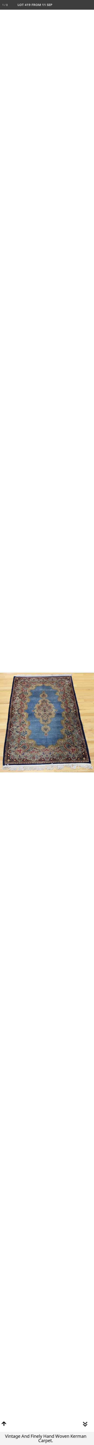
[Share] (79, 5)
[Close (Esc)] (89, 5)
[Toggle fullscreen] (70, 5)
